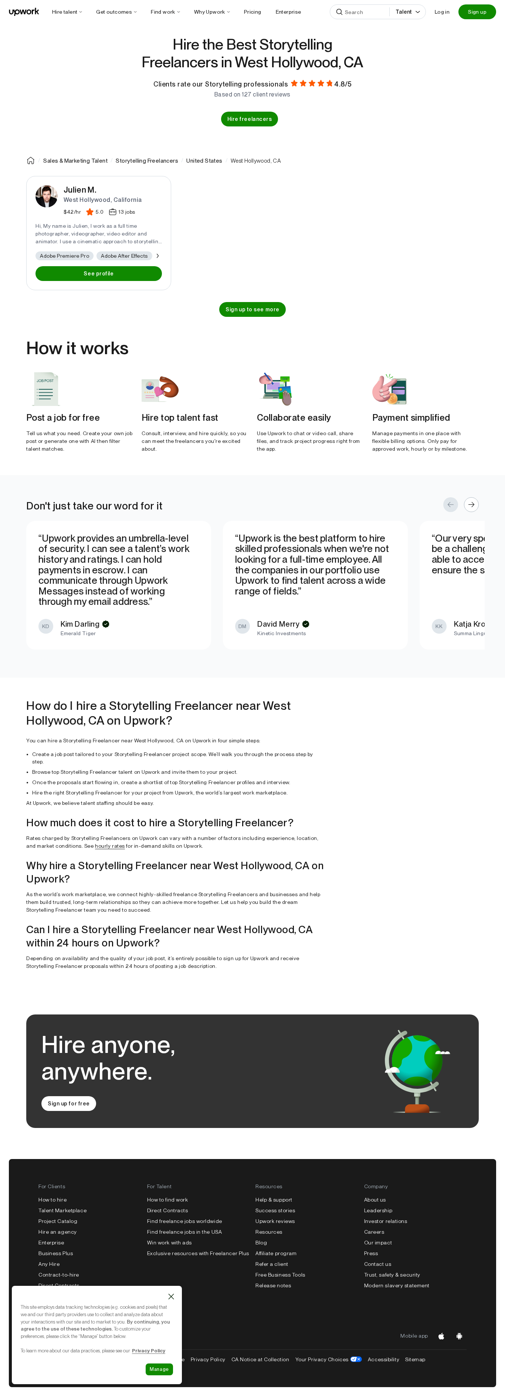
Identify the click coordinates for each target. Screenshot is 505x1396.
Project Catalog (57, 1221)
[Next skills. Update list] (157, 255)
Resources (268, 1232)
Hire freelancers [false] (249, 119)
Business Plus (55, 1253)
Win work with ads (169, 1243)
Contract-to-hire (58, 1275)
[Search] (339, 12)
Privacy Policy (208, 1359)
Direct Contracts (58, 1285)
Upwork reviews (275, 1221)
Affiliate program (276, 1253)
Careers (374, 1232)
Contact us (378, 1264)
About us (375, 1200)
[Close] (171, 1296)
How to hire (52, 1200)
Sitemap (415, 1359)
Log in (442, 12)
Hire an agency (57, 1232)
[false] (30, 160)
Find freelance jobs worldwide (184, 1221)
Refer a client (271, 1264)
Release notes (273, 1285)
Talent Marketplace (62, 1210)
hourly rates (110, 846)
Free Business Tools (280, 1275)
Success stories (275, 1210)
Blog (261, 1243)
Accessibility (383, 1359)
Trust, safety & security (392, 1275)
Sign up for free (69, 1104)
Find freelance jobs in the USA (184, 1232)
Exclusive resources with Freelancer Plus (198, 1253)
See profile (98, 274)
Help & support (273, 1200)
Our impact (378, 1243)
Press (371, 1253)
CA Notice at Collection (260, 1359)
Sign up (477, 12)
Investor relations (385, 1221)
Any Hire (49, 1264)
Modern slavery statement (397, 1285)
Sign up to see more (252, 309)
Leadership (378, 1210)
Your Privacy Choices (328, 1359)
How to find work (167, 1200)
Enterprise (51, 1243)
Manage (159, 1369)
